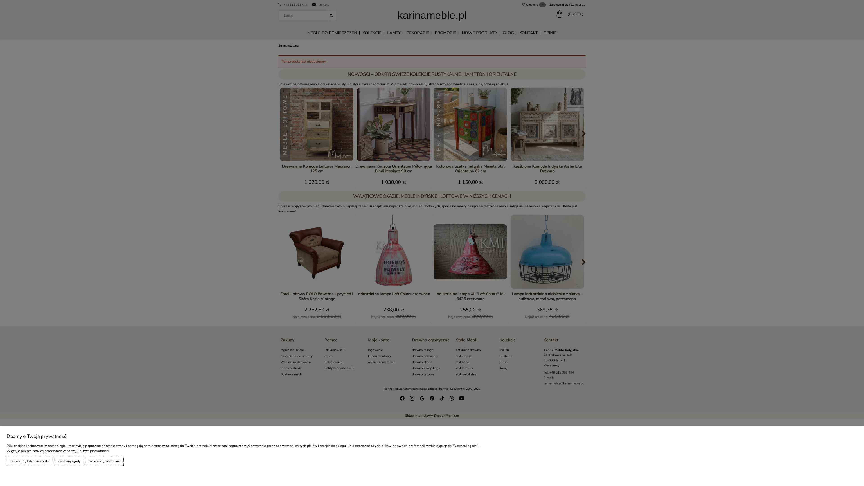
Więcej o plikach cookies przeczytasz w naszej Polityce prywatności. (58, 451)
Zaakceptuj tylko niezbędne (30, 461)
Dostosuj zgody (69, 461)
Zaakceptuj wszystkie (104, 461)
